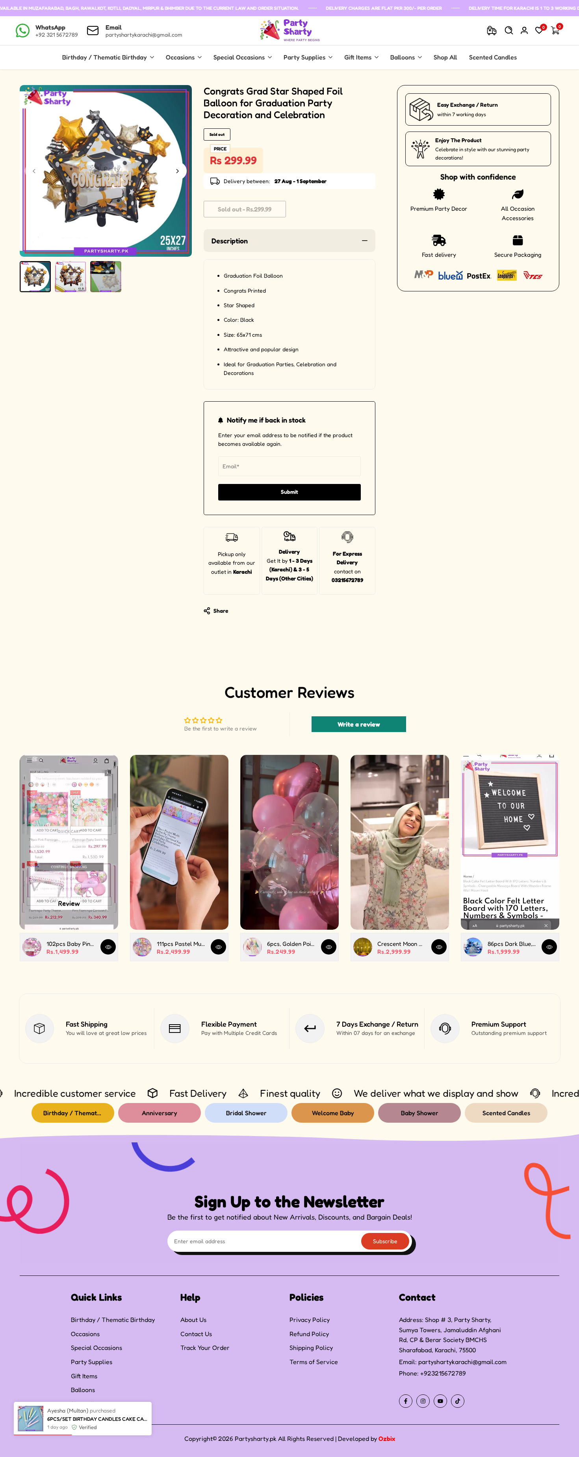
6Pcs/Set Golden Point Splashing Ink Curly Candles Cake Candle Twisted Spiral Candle (97, 1452)
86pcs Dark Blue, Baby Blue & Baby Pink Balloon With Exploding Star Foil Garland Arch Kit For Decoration (512, 943)
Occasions (85, 1334)
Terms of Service (314, 1362)
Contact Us (196, 1334)
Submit (289, 491)
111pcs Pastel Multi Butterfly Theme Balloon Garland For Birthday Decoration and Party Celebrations (181, 943)
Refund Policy (309, 1334)
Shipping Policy (311, 1347)
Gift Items (84, 1376)
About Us (193, 1320)
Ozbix (387, 1438)
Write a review (359, 724)
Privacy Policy (310, 1320)
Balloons (83, 1390)
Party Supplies (91, 1362)
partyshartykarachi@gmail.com (462, 1362)
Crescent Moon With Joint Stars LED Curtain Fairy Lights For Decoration (401, 943)
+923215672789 (443, 1373)
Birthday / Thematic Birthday (113, 1320)
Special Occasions (96, 1347)
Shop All (82, 1404)
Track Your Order (205, 1347)
